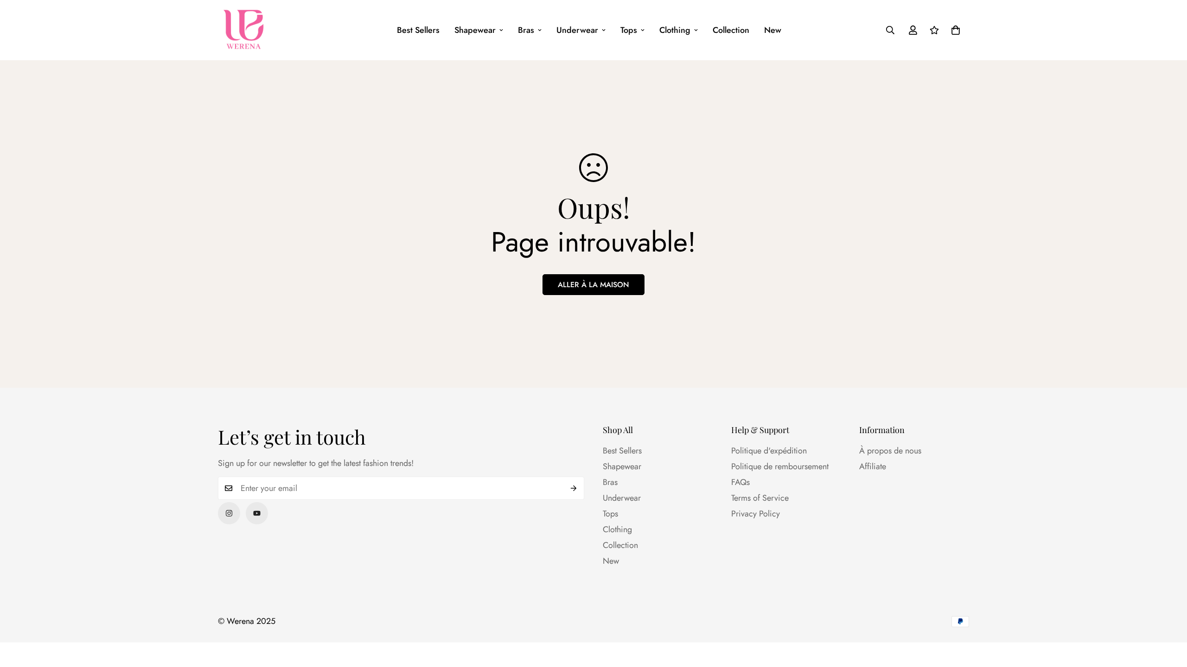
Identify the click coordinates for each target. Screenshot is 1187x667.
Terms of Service (760, 498)
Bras (526, 30)
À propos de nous (890, 451)
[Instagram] (229, 513)
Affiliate (872, 466)
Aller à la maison (593, 284)
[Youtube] (257, 513)
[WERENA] (243, 30)
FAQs (740, 482)
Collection (731, 30)
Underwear (577, 30)
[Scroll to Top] (1169, 616)
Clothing (674, 30)
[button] (955, 30)
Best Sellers (418, 30)
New (772, 30)
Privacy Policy (755, 514)
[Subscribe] (573, 488)
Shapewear (475, 30)
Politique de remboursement (780, 466)
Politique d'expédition (769, 451)
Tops (628, 30)
